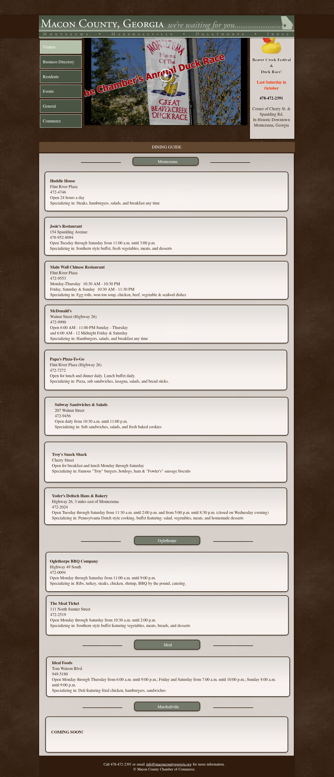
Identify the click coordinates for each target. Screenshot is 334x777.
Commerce (52, 120)
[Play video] (165, 75)
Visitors (49, 46)
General (49, 106)
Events (48, 91)
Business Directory (58, 61)
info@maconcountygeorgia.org (169, 764)
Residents (51, 76)
